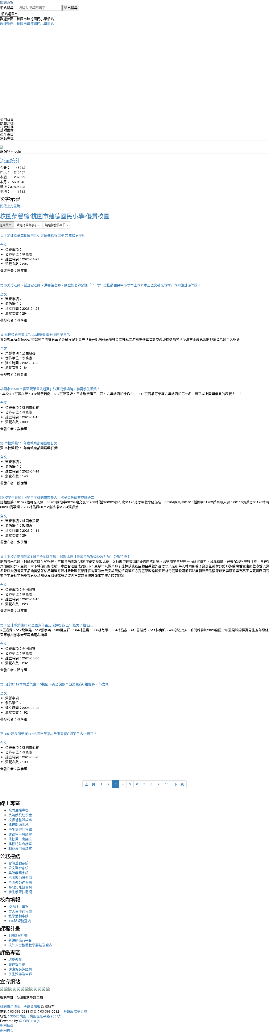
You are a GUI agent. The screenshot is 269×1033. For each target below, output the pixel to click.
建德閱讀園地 (18, 824)
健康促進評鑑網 (20, 969)
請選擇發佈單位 (55, 225)
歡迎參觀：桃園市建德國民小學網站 (27, 23)
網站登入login (10, 151)
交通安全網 (16, 964)
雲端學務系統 (18, 872)
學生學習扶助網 (20, 891)
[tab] (134, 123)
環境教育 (15, 959)
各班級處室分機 (73, 1011)
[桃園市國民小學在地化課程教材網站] (6, 988)
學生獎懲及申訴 (20, 973)
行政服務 (7, 127)
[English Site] (1, 146)
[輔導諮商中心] (39, 988)
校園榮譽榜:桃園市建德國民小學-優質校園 (54, 216)
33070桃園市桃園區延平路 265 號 (35, 1016)
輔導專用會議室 (20, 848)
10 (167, 784)
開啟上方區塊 (10, 205)
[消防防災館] (18, 988)
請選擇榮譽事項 (27, 225)
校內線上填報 (18, 906)
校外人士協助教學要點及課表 (30, 944)
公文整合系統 (18, 867)
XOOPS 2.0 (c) (30, 1020)
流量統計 (10, 160)
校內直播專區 (18, 810)
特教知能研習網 (20, 887)
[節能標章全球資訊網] (22, 988)
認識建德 (7, 123)
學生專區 (7, 134)
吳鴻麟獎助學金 (20, 814)
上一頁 (90, 784)
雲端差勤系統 (18, 863)
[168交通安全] (1, 988)
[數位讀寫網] (31, 988)
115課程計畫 (18, 935)
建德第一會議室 (20, 834)
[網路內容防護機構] (10, 988)
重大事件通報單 (20, 911)
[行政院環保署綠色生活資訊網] (14, 988)
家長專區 (7, 138)
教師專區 (7, 130)
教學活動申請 (18, 916)
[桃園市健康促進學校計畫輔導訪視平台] (48, 988)
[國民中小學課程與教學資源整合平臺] (43, 988)
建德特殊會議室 (20, 843)
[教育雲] (35, 988)
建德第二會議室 (20, 838)
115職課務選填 (19, 920)
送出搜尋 (71, 7)
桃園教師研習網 (20, 877)
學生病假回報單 (20, 829)
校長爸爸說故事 (20, 819)
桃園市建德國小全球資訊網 (20, 1006)
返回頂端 (6, 1025)
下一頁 (179, 784)
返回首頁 (7, 119)
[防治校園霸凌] (27, 988)
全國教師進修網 (20, 882)
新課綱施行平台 (20, 940)
